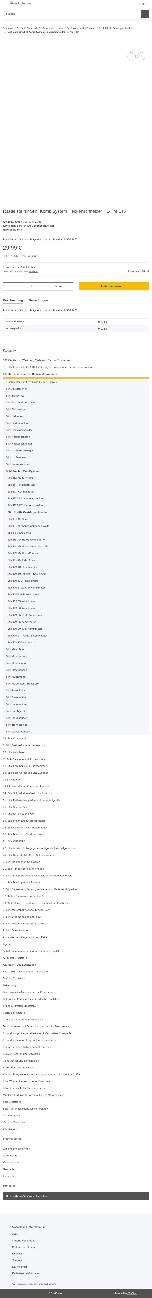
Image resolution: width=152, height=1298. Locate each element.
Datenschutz (20, 1267)
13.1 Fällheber (12, 779)
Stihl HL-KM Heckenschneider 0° (27, 539)
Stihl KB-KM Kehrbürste (22, 560)
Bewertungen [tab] (38, 300)
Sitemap (17, 1260)
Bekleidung (10, 985)
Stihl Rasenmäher (17, 697)
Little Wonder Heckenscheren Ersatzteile (28, 1081)
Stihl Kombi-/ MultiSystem (22, 471)
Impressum (10, 1176)
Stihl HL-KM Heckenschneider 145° (28, 546)
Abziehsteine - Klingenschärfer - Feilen (27, 937)
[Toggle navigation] (5, 2)
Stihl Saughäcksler (17, 704)
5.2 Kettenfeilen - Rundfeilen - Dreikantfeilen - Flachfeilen (39, 903)
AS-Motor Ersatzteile (15, 958)
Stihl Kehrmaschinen (19, 464)
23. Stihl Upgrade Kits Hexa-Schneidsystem (29, 855)
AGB (14, 1234)
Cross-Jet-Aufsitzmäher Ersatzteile (24, 1019)
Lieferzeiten (10, 1155)
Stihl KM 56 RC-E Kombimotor (25, 615)
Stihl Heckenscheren (18, 437)
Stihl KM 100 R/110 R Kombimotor (28, 574)
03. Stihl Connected (15, 738)
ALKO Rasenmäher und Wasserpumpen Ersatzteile (34, 951)
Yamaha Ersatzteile (15, 1122)
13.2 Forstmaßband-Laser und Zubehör (27, 786)
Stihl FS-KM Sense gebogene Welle (28, 526)
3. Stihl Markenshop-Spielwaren (23, 862)
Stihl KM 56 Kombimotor (22, 608)
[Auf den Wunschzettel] (141, 56)
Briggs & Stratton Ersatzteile (20, 1006)
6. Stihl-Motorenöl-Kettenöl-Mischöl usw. (28, 910)
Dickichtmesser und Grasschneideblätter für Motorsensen (39, 1026)
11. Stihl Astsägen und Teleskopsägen (26, 759)
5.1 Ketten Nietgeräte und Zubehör (25, 896)
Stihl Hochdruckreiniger (20, 450)
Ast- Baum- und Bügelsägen (20, 965)
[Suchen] (145, 14)
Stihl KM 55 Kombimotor (22, 601)
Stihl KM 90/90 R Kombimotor (25, 629)
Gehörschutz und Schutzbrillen (22, 1060)
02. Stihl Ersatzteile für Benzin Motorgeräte (30, 374)
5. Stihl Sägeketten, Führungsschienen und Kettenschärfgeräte (42, 889)
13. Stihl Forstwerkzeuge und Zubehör (26, 773)
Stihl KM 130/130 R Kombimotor (27, 587)
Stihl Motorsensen (17, 670)
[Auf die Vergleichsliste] (132, 56)
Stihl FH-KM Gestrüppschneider (36, 226)
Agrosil (7, 944)
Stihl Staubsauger (17, 718)
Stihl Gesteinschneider (20, 430)
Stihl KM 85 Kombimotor (22, 622)
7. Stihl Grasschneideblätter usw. (23, 917)
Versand (33, 256)
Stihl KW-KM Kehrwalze (22, 642)
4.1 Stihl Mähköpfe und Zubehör (23, 882)
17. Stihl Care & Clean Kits (19, 814)
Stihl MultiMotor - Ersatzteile (24, 683)
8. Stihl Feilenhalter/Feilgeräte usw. (25, 923)
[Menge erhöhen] (69, 287)
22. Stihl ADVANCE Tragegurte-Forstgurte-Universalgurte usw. (41, 848)
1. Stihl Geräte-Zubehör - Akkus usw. (25, 745)
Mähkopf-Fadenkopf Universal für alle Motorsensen (35, 1095)
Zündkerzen (10, 1129)
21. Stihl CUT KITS (14, 841)
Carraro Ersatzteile (14, 1012)
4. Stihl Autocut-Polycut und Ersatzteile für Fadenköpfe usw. (40, 875)
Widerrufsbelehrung (25, 1240)
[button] (119, 4)
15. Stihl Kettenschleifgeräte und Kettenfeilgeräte (34, 800)
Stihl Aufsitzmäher (17, 389)
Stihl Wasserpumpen (19, 731)
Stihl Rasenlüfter (16, 690)
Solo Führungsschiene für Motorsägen (26, 1108)
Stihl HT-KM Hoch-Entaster (23, 553)
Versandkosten (12, 1162)
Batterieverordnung (24, 1247)
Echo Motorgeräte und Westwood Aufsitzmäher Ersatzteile (39, 1033)
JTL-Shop (132, 1293)
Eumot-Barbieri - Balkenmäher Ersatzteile (28, 1047)
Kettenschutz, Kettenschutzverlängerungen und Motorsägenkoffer (44, 1074)
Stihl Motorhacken (17, 656)
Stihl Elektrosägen (17, 409)
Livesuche (18, 1253)
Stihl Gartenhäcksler (18, 423)
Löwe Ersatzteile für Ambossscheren (25, 1088)
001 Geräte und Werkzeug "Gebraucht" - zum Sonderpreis (39, 360)
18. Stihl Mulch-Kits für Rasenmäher (25, 821)
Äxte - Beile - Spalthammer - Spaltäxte (26, 971)
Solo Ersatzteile (12, 1102)
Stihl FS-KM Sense (18, 519)
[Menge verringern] (7, 287)
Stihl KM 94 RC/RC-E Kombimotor (27, 635)
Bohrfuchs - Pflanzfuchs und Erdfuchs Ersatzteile (33, 999)
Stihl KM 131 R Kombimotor (24, 594)
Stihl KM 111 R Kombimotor (24, 581)
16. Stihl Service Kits (15, 807)
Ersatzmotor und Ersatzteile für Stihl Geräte (33, 382)
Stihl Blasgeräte (15, 395)
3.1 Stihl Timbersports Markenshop (25, 869)
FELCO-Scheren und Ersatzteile (22, 1054)
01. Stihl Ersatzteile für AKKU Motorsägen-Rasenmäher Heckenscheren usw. (50, 367)
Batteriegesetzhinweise (26, 1273)
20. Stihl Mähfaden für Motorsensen (25, 834)
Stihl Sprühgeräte (17, 711)
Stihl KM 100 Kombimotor (23, 567)
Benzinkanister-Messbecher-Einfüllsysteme (30, 992)
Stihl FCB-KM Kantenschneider (26, 498)
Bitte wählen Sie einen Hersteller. (27, 1196)
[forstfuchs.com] (22, 3)
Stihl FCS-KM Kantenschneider (26, 505)
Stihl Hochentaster (17, 457)
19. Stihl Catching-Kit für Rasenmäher (26, 827)
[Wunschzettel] (126, 4)
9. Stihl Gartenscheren (17, 930)
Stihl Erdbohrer (15, 416)
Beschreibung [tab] (13, 300)
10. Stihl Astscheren (15, 752)
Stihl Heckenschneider (20, 443)
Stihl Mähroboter (16, 649)
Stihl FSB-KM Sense (19, 533)
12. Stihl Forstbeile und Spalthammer (26, 766)
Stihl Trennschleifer (18, 725)
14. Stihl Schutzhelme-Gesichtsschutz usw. (29, 793)
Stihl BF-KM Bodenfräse (22, 485)
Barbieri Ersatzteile (15, 978)
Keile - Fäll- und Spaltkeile (19, 1067)
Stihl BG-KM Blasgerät (21, 491)
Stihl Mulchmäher (17, 677)
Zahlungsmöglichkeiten (17, 1149)
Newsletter (9, 1169)
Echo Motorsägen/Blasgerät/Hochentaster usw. (32, 1040)
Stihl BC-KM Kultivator (21, 478)
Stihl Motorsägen (16, 663)
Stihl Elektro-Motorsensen (22, 402)
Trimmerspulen (12, 1115)
